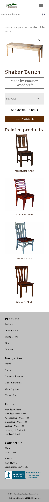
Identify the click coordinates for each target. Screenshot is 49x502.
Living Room (11, 336)
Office (8, 343)
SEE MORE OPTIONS (24, 110)
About (8, 370)
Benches (33, 27)
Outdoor (9, 349)
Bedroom (9, 324)
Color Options (12, 389)
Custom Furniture (13, 382)
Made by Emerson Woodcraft (24, 83)
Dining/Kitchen (20, 27)
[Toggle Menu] (41, 5)
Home (8, 27)
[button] (39, 40)
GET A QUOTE (24, 119)
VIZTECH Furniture (32, 498)
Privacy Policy (34, 494)
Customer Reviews (14, 376)
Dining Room (11, 330)
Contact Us (10, 395)
